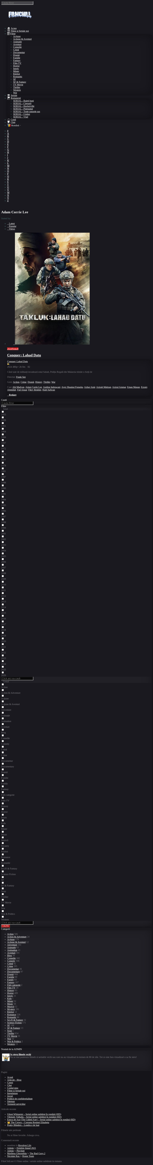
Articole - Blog (14, 1080)
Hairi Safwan (48, 390)
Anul (5, 409)
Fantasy (16, 60)
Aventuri (17, 44)
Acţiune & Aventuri (22, 39)
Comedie (17, 47)
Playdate (21, 1150)
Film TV (17, 63)
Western (17, 90)
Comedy (11, 961)
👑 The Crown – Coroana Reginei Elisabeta (28, 1122)
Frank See (21, 377)
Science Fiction (14, 1022)
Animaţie (17, 41)
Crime (23, 382)
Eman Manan (133, 387)
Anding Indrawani (51, 387)
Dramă (16, 55)
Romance (11, 1014)
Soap (9, 1030)
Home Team (28, 1156)
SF (14, 79)
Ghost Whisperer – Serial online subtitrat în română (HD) (34, 1114)
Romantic (17, 76)
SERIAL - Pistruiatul (23, 109)
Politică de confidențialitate (20, 1098)
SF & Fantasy (19, 82)
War (15, 92)
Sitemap (11, 1101)
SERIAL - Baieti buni (23, 100)
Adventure (12, 945)
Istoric (16, 68)
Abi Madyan (18, 387)
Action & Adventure (16, 936)
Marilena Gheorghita (17, 1153)
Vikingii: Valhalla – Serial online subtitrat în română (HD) (34, 1117)
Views (12, 229)
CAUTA (5, 926)
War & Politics (14, 1041)
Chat (9, 1085)
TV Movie (18, 84)
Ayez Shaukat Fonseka (72, 387)
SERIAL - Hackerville (23, 106)
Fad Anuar (22, 390)
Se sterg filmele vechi (20, 1053)
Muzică (10, 1006)
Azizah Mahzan (103, 387)
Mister (16, 71)
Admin (10, 1148)
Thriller (16, 87)
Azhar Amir (89, 387)
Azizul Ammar (119, 387)
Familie (16, 58)
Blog (9, 955)
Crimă (16, 49)
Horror (16, 66)
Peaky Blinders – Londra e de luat (23, 1125)
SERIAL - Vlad (20, 117)
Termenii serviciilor (16, 1104)
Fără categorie (13, 985)
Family (10, 979)
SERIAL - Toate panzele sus (26, 111)
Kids (9, 998)
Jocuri (10, 1096)
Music (10, 1004)
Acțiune (17, 36)
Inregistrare (12, 1093)
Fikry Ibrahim (34, 390)
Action (16, 382)
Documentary (13, 971)
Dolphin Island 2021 (26, 1148)
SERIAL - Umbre (21, 114)
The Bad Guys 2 (37, 1153)
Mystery (11, 1009)
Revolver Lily (24, 1145)
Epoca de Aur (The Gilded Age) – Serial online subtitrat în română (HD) (41, 1119)
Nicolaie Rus (13, 1156)
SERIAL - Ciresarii (22, 103)
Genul (6, 681)
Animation (12, 950)
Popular (12, 226)
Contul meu (12, 1088)
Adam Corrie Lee (33, 387)
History (38, 382)
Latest (12, 223)
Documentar (19, 52)
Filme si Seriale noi (16, 1090)
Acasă (10, 1077)
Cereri (10, 1082)
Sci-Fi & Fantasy (15, 1020)
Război (16, 74)
